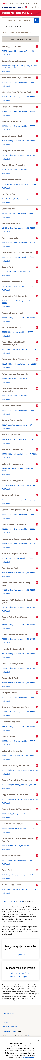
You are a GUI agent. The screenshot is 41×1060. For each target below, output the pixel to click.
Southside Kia (8, 209)
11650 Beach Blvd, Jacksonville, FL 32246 (18, 756)
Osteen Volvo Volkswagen (14, 61)
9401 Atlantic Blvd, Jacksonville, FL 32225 (18, 213)
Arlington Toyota (9, 692)
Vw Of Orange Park (11, 722)
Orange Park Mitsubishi (13, 150)
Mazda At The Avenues (12, 449)
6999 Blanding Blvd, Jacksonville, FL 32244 (18, 485)
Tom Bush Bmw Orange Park (15, 707)
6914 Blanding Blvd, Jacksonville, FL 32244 (18, 712)
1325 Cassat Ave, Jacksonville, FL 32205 (17, 425)
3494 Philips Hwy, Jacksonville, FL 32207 (17, 332)
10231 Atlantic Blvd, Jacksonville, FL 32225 (18, 82)
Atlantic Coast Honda (12, 420)
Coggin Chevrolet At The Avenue (17, 780)
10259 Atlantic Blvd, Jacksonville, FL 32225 (18, 111)
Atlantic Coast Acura (11, 405)
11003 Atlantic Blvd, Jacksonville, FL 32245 (18, 741)
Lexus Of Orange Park (12, 136)
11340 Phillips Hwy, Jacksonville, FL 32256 (18, 814)
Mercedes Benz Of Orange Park (16, 92)
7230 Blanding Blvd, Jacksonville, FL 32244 (18, 573)
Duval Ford (7, 870)
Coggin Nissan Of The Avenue (16, 794)
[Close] (38, 1040)
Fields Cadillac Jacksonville (14, 634)
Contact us (28, 3)
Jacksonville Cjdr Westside (14, 296)
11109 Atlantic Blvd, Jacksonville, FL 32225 (18, 396)
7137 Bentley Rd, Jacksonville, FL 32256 (17, 286)
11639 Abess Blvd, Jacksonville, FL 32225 (18, 378)
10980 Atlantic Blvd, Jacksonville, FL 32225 (18, 500)
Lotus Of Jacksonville (12, 751)
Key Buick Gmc (9, 194)
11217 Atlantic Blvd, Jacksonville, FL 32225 (18, 543)
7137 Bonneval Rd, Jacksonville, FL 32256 (18, 51)
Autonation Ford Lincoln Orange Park (17, 584)
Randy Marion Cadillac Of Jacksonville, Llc (14, 343)
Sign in (4, 3)
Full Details (6, 55)
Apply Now (21, 955)
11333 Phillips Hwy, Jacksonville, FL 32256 (18, 828)
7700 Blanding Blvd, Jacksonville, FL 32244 (18, 590)
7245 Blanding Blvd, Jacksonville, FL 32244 (18, 624)
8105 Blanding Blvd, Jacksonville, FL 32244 (18, 155)
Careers (5, 1018)
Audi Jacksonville (10, 238)
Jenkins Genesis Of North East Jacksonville (16, 389)
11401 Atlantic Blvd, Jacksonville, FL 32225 (18, 242)
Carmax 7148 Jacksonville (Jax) (16, 510)
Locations (19, 3)
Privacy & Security (9, 1013)
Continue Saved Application (20, 976)
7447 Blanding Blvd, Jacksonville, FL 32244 (18, 317)
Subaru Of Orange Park (12, 480)
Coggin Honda (8, 736)
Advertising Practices (10, 1027)
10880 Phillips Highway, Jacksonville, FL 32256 (20, 785)
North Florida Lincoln (12, 885)
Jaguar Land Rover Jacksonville (16, 539)
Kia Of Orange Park (11, 223)
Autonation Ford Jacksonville (15, 765)
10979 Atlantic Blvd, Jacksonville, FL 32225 (18, 170)
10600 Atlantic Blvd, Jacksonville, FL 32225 (18, 529)
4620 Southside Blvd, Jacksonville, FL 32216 (19, 889)
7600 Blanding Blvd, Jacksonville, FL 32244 (18, 654)
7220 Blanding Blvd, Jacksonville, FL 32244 (18, 726)
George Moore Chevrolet (13, 165)
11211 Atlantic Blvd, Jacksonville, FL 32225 (18, 126)
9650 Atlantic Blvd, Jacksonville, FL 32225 (18, 272)
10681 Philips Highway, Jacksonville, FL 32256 (19, 454)
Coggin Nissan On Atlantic (14, 524)
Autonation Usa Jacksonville (15, 374)
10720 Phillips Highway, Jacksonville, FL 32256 (20, 770)
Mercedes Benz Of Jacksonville (16, 77)
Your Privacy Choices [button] (10, 1031)
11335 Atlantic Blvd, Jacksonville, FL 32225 (18, 514)
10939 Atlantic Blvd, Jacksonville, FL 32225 (18, 697)
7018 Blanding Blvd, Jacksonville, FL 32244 (18, 97)
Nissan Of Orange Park (12, 313)
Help (35, 3)
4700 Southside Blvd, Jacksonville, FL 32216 (19, 349)
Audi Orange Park (10, 568)
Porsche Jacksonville (11, 121)
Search (36, 20)
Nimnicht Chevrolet (11, 435)
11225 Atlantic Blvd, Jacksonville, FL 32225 (18, 410)
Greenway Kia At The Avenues (16, 359)
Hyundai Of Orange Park (13, 649)
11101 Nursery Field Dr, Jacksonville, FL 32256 (20, 846)
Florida (20, 901)
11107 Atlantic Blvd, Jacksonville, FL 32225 (18, 257)
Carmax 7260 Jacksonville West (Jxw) (17, 601)
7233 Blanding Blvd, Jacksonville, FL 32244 (18, 683)
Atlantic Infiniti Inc (10, 495)
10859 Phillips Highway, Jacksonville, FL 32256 (20, 799)
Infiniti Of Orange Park (12, 663)
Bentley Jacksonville (11, 46)
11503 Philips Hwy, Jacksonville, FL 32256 (18, 860)
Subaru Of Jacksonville (12, 464)
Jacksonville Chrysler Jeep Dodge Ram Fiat (17, 839)
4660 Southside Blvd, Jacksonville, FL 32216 (19, 199)
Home (12, 3)
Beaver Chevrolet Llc (12, 327)
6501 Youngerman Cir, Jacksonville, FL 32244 (19, 184)
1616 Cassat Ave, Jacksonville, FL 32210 (17, 875)
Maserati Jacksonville (12, 281)
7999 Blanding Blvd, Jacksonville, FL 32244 (18, 639)
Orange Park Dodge (11, 678)
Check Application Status (20, 973)
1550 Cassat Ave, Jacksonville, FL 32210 (17, 439)
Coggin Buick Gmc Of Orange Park (15, 618)
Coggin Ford (7, 267)
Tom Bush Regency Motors (14, 553)
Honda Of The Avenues (12, 824)
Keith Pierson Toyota (11, 179)
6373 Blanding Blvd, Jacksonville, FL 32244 (18, 228)
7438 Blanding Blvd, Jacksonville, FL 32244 (18, 607)
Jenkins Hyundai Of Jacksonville (17, 252)
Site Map (6, 1022)
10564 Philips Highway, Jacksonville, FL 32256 (19, 364)
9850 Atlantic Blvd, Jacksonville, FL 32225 (18, 558)
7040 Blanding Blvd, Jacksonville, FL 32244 (18, 141)
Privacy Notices (28, 1058)
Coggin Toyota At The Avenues (16, 809)
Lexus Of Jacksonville (12, 107)
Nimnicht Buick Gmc (11, 855)
